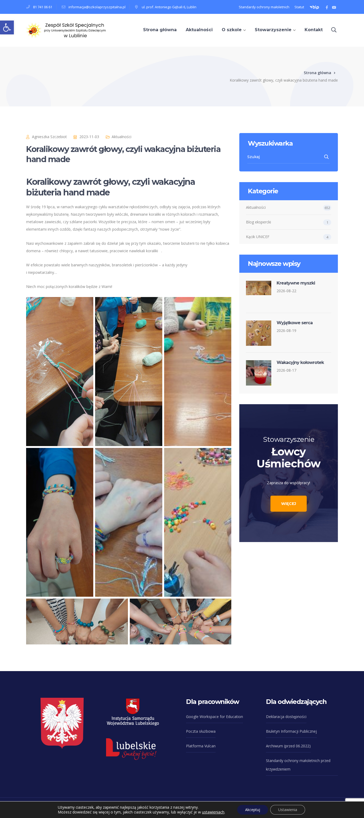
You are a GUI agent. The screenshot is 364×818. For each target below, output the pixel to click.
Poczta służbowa (201, 731)
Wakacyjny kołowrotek (300, 362)
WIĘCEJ (288, 503)
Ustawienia (287, 809)
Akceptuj (252, 809)
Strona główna (317, 72)
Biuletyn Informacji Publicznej (291, 731)
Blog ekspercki (258, 221)
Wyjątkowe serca (295, 322)
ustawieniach (213, 812)
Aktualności (121, 136)
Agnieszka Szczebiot (49, 136)
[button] (7, 27)
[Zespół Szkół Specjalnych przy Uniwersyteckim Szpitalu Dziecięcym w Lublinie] (66, 29)
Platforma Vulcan (201, 745)
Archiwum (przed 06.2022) (288, 745)
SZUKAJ (327, 156)
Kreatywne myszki (296, 283)
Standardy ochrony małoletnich (264, 7)
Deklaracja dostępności (286, 716)
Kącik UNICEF (257, 236)
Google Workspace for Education (214, 716)
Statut (299, 7)
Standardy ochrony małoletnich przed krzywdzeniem (298, 765)
